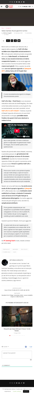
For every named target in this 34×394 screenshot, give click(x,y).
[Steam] (21, 2)
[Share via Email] (18, 40)
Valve (14, 252)
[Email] (19, 2)
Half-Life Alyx (24, 249)
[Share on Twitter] (15, 40)
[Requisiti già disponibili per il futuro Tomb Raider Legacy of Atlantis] (17, 316)
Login (30, 346)
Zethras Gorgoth (7, 33)
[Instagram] (14, 2)
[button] (3, 321)
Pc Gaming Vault (7, 252)
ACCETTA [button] (26, 391)
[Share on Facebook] (12, 40)
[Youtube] (16, 2)
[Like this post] (8, 40)
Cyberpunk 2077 (6, 249)
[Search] (32, 6)
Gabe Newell (15, 249)
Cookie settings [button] (17, 391)
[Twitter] (12, 2)
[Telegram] (23, 2)
